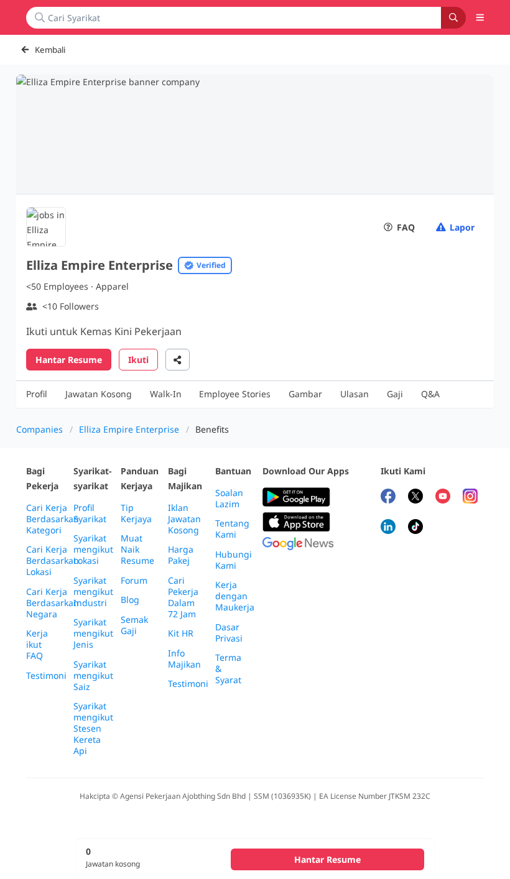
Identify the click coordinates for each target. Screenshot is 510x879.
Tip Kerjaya (136, 513)
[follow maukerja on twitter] (415, 498)
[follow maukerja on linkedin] (388, 528)
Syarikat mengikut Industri (93, 592)
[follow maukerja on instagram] (470, 498)
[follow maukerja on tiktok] (415, 528)
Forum (134, 580)
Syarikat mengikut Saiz (93, 676)
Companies (39, 429)
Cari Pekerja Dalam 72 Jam (183, 597)
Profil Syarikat (89, 513)
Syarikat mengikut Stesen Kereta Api (93, 729)
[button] (480, 17)
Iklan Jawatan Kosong (184, 519)
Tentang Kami (232, 529)
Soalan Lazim (229, 498)
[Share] (177, 359)
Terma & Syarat (228, 669)
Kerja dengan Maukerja (234, 596)
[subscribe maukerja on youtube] (442, 498)
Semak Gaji (134, 625)
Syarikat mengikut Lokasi (93, 549)
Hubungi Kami (233, 560)
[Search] (453, 18)
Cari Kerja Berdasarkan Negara (52, 603)
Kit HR (180, 633)
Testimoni (46, 675)
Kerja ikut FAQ (37, 644)
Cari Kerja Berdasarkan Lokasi (52, 561)
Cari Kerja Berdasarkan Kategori (52, 519)
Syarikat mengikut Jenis (93, 633)
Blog (130, 599)
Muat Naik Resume (137, 549)
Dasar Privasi (229, 633)
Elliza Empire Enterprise (129, 429)
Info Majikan (184, 659)
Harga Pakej (180, 555)
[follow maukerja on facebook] (388, 498)
